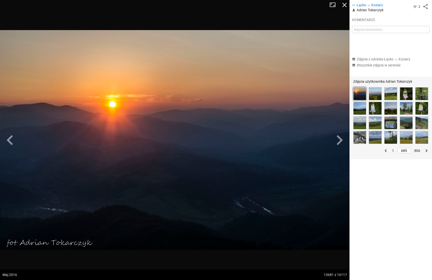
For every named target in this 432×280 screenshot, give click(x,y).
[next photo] (340, 140)
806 (417, 151)
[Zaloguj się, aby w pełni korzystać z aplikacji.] (415, 7)
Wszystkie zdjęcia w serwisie (378, 65)
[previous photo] (10, 140)
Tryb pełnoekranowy (335, 5)
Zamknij (345, 5)
